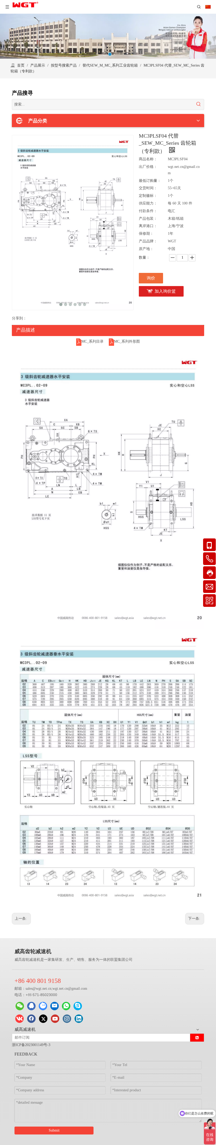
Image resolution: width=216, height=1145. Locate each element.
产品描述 (25, 330)
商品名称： (148, 159)
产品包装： (148, 219)
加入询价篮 (165, 291)
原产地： (146, 249)
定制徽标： (148, 196)
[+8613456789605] (77, 1006)
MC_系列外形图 (127, 341)
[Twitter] (43, 1018)
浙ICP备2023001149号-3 (31, 1045)
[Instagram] (67, 1018)
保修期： (146, 234)
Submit (54, 1130)
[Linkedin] (79, 1018)
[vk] (19, 1018)
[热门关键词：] (198, 104)
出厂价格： (148, 167)
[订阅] (197, 1037)
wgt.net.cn (43, 989)
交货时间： (148, 188)
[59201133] (31, 1006)
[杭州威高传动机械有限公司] (43, 1006)
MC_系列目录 (92, 341)
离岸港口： (148, 226)
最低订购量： (150, 181)
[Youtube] (55, 1018)
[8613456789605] (66, 1006)
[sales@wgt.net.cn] (54, 1006)
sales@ (31, 989)
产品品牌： (148, 241)
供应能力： (148, 203)
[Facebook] (31, 1018)
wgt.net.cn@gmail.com (69, 989)
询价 (151, 278)
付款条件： (148, 211)
